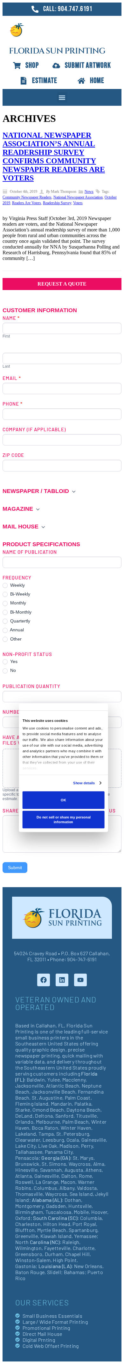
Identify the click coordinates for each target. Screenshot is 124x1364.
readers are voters (26, 203)
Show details (84, 783)
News (89, 191)
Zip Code (13, 455)
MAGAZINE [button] (19, 509)
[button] (62, 97)
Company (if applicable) (34, 429)
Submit (15, 867)
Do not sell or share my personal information (64, 819)
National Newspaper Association (78, 197)
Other (15, 638)
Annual (16, 629)
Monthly (17, 602)
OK (63, 800)
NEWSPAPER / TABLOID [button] (37, 491)
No (12, 670)
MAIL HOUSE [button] (21, 526)
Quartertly (19, 620)
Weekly (17, 585)
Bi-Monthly (20, 612)
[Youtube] (80, 980)
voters (78, 203)
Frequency (17, 577)
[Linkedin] (62, 980)
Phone (13, 404)
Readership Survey (57, 203)
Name (11, 318)
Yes (13, 661)
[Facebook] (43, 980)
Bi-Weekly (19, 594)
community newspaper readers (27, 197)
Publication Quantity (31, 686)
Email (12, 378)
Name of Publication (30, 552)
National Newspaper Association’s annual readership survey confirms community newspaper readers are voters (54, 156)
